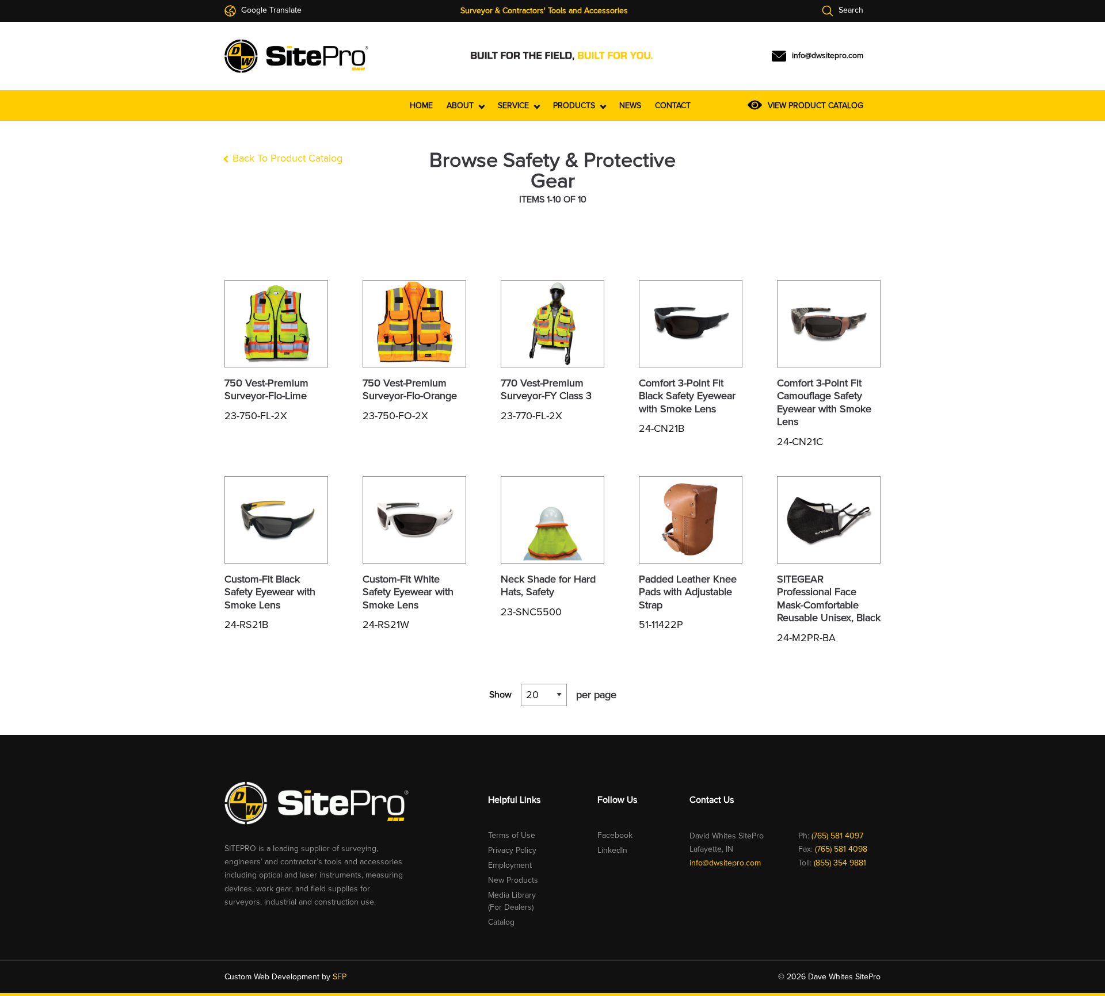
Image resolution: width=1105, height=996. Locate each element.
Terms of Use (511, 835)
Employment (510, 865)
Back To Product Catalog (286, 158)
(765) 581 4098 (841, 849)
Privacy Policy (512, 850)
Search (849, 10)
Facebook (614, 835)
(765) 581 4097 (837, 836)
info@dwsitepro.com (725, 863)
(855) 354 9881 (840, 863)
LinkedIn (612, 850)
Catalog (501, 922)
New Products (513, 880)
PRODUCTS (575, 105)
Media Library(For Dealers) (512, 901)
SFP (339, 977)
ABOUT (461, 105)
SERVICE (514, 105)
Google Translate (270, 10)
